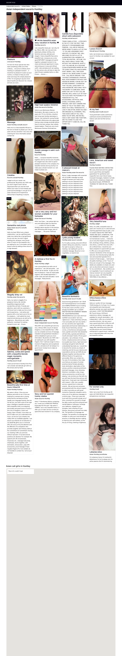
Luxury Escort (96, 49)
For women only (97, 387)
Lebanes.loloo (96, 452)
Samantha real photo (16, 225)
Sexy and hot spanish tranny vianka (44, 395)
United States (26, 6)
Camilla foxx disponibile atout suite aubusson (72, 35)
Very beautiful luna (98, 221)
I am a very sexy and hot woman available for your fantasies (46, 213)
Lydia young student (71, 237)
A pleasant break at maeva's (71, 169)
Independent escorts (13, 6)
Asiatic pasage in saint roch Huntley (47, 151)
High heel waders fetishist (46, 105)
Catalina (10, 175)
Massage (11, 122)
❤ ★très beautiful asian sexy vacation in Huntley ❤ (47, 41)
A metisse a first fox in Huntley (45, 260)
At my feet (94, 109)
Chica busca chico (98, 298)
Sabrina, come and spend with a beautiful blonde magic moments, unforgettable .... (18, 355)
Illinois (34, 6)
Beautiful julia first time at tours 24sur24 (18, 386)
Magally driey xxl (14, 295)
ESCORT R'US (10, 2)
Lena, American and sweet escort (101, 161)
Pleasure (11, 59)
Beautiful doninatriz (70, 296)
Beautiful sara (41, 320)
